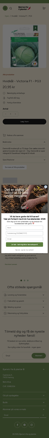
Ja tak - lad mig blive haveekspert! (24, 245)
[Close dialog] (45, 186)
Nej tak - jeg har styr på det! (24, 250)
